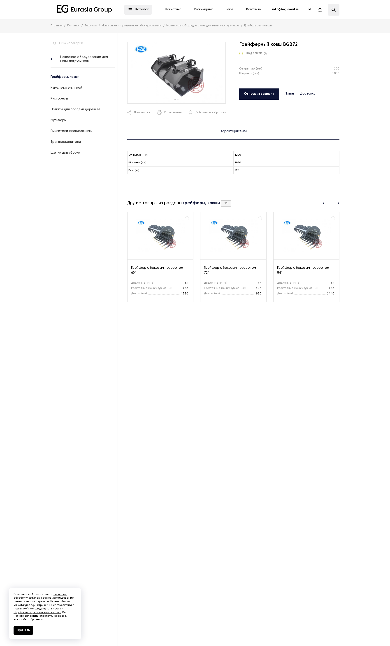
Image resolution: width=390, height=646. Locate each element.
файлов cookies (39, 598)
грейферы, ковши (201, 203)
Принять (23, 630)
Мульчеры (59, 120)
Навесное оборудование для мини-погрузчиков (84, 59)
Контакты (254, 9)
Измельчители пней (66, 87)
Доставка (308, 93)
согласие (60, 594)
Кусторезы (59, 98)
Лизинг (290, 93)
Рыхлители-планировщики (72, 131)
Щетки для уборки (65, 152)
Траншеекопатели (66, 142)
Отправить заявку (259, 94)
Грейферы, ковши (65, 77)
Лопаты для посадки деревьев (75, 109)
